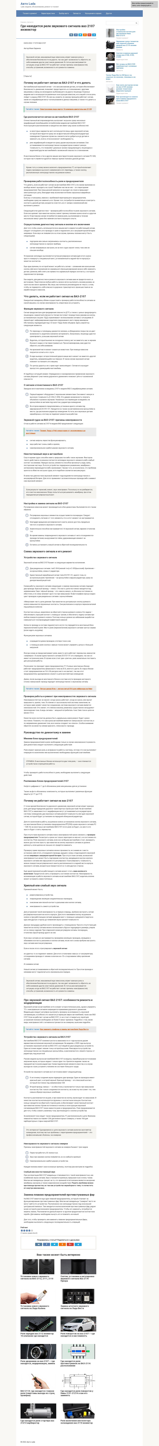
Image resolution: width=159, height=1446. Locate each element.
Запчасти (77, 13)
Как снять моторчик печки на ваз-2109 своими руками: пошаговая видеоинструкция (127, 88)
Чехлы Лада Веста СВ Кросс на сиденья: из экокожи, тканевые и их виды (121, 77)
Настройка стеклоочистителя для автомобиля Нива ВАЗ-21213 (125, 32)
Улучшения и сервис (93, 13)
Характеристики (48, 13)
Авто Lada (28, 3)
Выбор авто (64, 13)
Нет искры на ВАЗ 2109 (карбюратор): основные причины (126, 66)
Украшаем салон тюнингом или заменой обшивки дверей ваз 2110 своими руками (127, 44)
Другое (109, 13)
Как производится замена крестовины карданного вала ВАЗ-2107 (127, 99)
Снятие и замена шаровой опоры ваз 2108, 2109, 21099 (127, 55)
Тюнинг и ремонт (30, 13)
